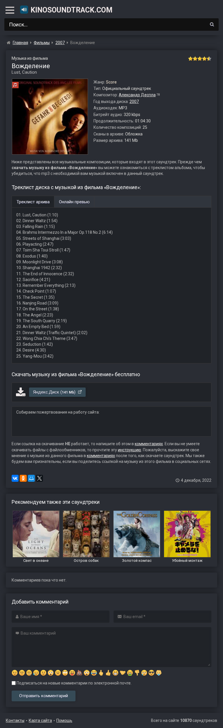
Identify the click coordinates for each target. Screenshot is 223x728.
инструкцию (129, 450)
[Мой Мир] (31, 478)
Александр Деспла (137, 95)
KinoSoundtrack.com (71, 10)
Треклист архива (33, 201)
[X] (39, 478)
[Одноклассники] (23, 478)
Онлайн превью (74, 201)
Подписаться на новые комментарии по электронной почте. (74, 683)
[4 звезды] (204, 58)
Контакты (15, 720)
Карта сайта (40, 720)
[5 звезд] (209, 58)
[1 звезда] (190, 58)
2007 (134, 101)
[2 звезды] (195, 58)
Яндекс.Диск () (55, 392)
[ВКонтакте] (15, 478)
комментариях (149, 443)
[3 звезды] (199, 58)
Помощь (64, 720)
